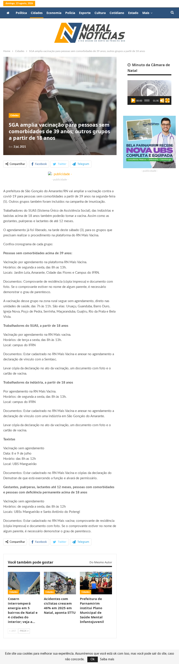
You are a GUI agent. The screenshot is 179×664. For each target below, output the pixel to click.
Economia (53, 13)
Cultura (100, 13)
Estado (133, 13)
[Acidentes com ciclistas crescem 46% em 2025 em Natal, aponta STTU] (60, 583)
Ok (93, 659)
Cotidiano (117, 13)
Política (21, 13)
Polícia (70, 13)
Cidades (37, 13)
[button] (149, 92)
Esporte (85, 13)
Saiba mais (107, 659)
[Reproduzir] (133, 100)
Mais (145, 13)
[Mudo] (162, 100)
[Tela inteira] (167, 100)
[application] (149, 92)
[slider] (147, 100)
